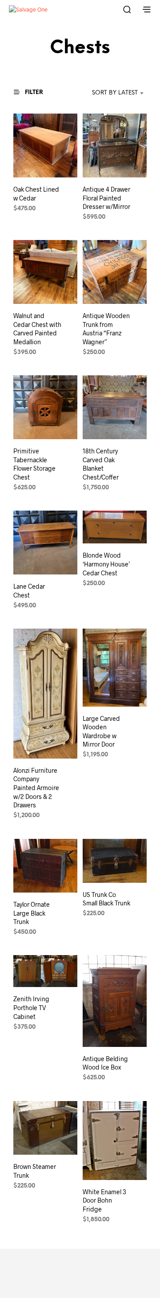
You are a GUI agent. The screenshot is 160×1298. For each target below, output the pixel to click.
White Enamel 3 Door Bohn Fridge (104, 1200)
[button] (32, 92)
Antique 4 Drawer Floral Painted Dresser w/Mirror (106, 197)
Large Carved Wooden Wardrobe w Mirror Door (101, 731)
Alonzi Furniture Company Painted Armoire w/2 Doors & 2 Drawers (36, 788)
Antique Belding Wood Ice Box (105, 1063)
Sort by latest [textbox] (115, 93)
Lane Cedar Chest (29, 590)
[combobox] (107, 93)
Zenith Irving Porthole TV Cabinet (31, 1007)
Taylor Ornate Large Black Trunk (31, 913)
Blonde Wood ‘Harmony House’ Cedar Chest (106, 564)
